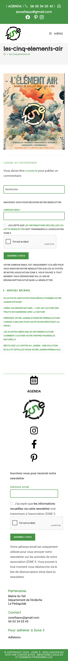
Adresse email (11, 210)
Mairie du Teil (17, 596)
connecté (31, 170)
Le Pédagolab (17, 603)
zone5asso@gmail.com (34, 12)
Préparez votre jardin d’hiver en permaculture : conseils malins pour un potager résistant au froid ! (32, 322)
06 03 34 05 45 (42, 6)
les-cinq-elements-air (19, 54)
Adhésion (14, 637)
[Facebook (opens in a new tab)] (27, 17)
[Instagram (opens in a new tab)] (41, 17)
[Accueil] (4, 54)
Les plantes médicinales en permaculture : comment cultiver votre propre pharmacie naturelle (29, 335)
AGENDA (14, 6)
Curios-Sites (26, 654)
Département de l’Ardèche (25, 600)
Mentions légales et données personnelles (39, 656)
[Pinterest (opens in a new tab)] (36, 17)
